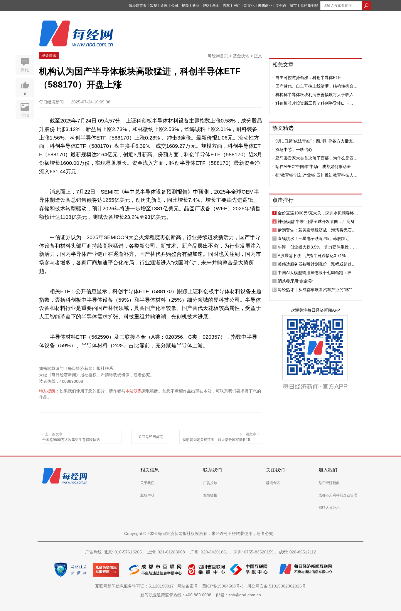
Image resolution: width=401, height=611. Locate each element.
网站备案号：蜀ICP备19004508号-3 (211, 586)
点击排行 (283, 200)
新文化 (249, 6)
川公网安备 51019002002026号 (276, 586)
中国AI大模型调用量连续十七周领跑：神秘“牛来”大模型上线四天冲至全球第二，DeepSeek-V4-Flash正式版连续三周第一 (316, 273)
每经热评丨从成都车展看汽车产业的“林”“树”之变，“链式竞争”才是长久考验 (318, 290)
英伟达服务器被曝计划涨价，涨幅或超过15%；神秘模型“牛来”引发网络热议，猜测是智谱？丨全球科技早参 (318, 264)
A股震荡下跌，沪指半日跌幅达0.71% (312, 256)
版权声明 (147, 495)
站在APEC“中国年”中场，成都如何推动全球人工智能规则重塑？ (315, 166)
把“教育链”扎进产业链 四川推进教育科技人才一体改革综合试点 (316, 175)
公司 (174, 6)
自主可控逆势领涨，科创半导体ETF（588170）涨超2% (308, 77)
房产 (236, 6)
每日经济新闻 (329, 483)
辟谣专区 (273, 483)
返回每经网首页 (150, 437)
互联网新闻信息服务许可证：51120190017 (135, 586)
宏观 (153, 6)
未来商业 (265, 6)
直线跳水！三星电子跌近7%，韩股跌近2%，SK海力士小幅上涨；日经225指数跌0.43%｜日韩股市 (315, 238)
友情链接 (210, 495)
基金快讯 (49, 55)
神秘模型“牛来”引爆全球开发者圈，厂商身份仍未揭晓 (318, 221)
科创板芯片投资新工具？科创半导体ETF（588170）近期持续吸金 (312, 103)
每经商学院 (309, 6)
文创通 (281, 6)
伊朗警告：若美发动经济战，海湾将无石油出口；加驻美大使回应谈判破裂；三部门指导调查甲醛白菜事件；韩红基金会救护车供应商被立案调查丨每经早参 (317, 230)
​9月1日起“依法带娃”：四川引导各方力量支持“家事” (316, 141)
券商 (195, 6)
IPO (206, 6)
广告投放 (210, 483)
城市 (293, 6)
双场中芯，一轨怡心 (293, 149)
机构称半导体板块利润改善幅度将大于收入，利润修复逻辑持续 (316, 95)
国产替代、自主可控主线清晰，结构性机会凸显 (316, 86)
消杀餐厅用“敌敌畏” (296, 281)
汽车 (226, 6)
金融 (164, 6)
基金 (215, 6)
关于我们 (147, 483)
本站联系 (133, 391)
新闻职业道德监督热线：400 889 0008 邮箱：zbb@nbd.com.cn (200, 594)
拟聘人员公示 (329, 508)
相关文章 (283, 64)
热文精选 (283, 128)
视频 (185, 6)
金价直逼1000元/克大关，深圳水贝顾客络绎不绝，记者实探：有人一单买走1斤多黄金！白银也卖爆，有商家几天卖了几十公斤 (318, 213)
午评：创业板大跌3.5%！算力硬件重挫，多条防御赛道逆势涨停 (317, 247)
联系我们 (212, 469)
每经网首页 (137, 6)
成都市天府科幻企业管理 (338, 495)
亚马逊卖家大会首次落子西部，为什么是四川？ (314, 158)
